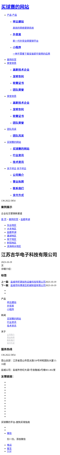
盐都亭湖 (25, 219)
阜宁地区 (11, 239)
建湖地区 (11, 236)
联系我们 (11, 340)
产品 (9, 15)
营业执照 (11, 337)
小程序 (10, 309)
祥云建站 (11, 302)
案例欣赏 (11, 59)
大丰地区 (11, 229)
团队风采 (11, 129)
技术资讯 (11, 325)
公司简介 (11, 335)
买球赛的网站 (15, 7)
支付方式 (11, 343)
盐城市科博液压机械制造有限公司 (27, 285)
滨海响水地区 (14, 246)
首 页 (3, 219)
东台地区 (11, 225)
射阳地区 (11, 243)
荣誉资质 (11, 63)
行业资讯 (11, 322)
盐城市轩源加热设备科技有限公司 (27, 282)
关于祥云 (11, 168)
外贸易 (10, 306)
